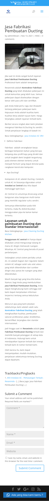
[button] (24, 495)
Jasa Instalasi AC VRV (34, 136)
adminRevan (13, 35)
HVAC (37, 35)
